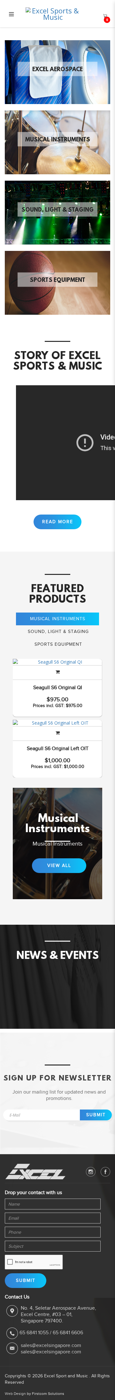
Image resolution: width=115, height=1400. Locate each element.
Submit (96, 1114)
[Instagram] (91, 1172)
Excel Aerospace (57, 70)
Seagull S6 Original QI (57, 687)
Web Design (15, 1393)
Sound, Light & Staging (57, 210)
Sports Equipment (57, 280)
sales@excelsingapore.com (51, 1345)
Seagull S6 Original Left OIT (57, 748)
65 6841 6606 (68, 1333)
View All (59, 865)
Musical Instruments (57, 140)
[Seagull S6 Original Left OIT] (57, 723)
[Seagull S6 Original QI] (57, 662)
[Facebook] (105, 1172)
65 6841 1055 (34, 1333)
